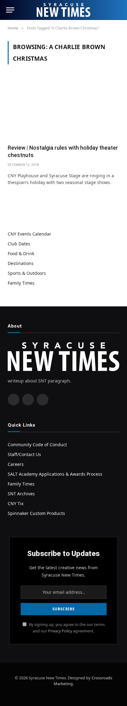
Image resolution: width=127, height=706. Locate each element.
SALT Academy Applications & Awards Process (55, 474)
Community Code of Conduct (37, 444)
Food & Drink (21, 253)
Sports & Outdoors (27, 273)
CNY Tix (15, 503)
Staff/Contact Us (24, 454)
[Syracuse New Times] (63, 10)
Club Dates (19, 244)
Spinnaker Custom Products (36, 513)
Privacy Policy (60, 631)
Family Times (21, 283)
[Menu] (10, 10)
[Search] (118, 10)
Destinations (21, 263)
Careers (16, 464)
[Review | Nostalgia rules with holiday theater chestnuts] (63, 108)
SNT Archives (21, 494)
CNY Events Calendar (29, 234)
